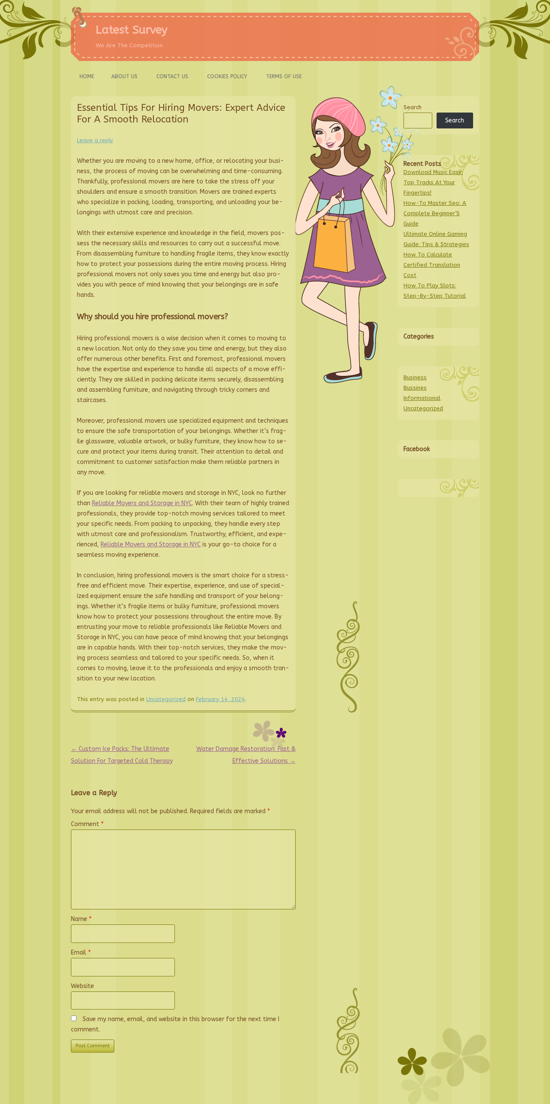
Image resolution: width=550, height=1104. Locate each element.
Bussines (415, 387)
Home (86, 76)
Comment (87, 824)
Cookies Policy (227, 76)
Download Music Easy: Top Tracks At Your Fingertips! (433, 182)
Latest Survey (132, 30)
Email (81, 952)
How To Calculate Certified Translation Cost (431, 264)
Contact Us (172, 76)
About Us (124, 76)
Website (82, 986)
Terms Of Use (284, 76)
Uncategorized (166, 699)
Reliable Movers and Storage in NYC (142, 503)
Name (81, 919)
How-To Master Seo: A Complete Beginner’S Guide (434, 213)
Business (415, 377)
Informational (421, 398)
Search (412, 107)
